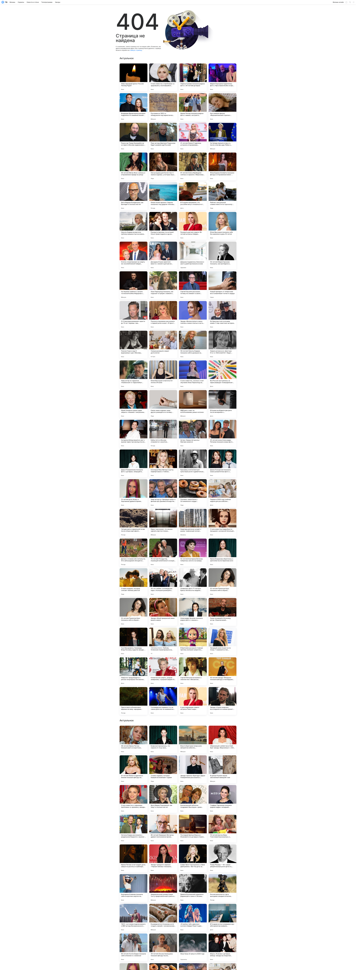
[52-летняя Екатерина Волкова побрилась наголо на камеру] (193, 552)
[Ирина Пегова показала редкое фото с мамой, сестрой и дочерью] (193, 107)
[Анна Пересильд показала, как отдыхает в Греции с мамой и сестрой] (163, 285)
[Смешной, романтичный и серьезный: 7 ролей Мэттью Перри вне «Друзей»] (193, 820)
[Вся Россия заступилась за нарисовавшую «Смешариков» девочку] (222, 374)
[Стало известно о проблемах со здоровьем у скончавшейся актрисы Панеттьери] (163, 77)
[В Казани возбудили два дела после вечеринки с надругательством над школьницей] (222, 404)
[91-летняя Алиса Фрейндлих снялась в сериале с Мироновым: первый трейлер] (193, 166)
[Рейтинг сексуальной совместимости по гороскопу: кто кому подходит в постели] (222, 196)
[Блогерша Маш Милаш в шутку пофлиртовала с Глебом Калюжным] (163, 463)
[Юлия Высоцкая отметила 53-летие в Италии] (163, 374)
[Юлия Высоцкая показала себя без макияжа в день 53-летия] (222, 226)
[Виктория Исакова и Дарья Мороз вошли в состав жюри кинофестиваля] (133, 760)
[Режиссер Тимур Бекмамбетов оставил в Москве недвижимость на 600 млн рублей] (133, 137)
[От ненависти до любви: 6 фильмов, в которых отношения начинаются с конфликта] (193, 849)
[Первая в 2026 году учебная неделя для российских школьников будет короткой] (222, 493)
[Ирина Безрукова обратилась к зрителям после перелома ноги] (222, 552)
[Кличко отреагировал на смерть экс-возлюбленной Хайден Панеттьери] (133, 255)
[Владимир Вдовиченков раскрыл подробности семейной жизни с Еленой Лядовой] (133, 107)
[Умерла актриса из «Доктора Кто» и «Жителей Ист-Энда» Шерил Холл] (222, 345)
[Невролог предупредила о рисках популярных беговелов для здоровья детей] (133, 671)
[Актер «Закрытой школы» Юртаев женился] (193, 434)
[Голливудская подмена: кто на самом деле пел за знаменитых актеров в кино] (163, 701)
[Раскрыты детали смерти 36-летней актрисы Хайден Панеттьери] (193, 226)
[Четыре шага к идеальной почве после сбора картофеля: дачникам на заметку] (133, 523)
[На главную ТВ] (5, 2)
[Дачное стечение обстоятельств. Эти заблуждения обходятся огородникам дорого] (133, 552)
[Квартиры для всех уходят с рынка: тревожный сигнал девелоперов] (193, 523)
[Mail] (2, 2)
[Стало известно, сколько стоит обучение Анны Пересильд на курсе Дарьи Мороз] (193, 374)
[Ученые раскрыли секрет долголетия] (163, 345)
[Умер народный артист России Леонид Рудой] (133, 77)
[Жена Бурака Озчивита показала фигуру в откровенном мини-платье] (222, 166)
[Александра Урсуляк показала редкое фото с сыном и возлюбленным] (193, 612)
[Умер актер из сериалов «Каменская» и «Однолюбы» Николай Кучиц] (133, 374)
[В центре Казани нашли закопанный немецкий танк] (222, 947)
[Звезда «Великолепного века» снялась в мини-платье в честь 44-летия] (193, 315)
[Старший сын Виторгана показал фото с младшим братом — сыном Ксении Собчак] (222, 760)
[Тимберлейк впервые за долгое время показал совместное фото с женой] (193, 790)
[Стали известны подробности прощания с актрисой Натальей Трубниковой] (222, 523)
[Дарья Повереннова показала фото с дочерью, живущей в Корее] (133, 463)
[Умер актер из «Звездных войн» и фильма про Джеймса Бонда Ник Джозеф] (163, 493)
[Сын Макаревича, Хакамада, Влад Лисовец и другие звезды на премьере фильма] (133, 642)
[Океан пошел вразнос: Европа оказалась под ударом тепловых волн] (163, 196)
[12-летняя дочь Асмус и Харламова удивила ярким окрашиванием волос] (133, 493)
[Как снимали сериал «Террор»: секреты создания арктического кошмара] (193, 879)
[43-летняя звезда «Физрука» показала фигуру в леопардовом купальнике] (222, 671)
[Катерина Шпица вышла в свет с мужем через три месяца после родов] (133, 434)
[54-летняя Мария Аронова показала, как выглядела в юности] (222, 255)
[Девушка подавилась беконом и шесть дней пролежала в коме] (193, 255)
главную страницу (136, 50)
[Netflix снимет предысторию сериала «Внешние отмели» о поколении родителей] (193, 731)
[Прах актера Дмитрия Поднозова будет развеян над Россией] (163, 137)
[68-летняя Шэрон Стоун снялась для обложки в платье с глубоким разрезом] (193, 760)
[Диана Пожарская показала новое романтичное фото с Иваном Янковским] (222, 463)
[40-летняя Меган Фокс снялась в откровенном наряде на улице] (133, 166)
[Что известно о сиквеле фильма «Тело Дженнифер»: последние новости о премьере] (133, 849)
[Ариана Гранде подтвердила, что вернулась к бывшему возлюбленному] (163, 760)
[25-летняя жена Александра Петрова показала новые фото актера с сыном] (222, 434)
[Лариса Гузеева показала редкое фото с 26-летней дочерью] (193, 77)
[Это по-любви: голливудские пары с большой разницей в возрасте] (163, 582)
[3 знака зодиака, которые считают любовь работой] (133, 582)
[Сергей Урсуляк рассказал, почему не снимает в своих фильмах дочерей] (193, 285)
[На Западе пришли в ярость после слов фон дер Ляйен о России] (222, 137)
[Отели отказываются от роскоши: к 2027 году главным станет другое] (222, 879)
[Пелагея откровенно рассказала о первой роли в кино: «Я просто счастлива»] (163, 315)
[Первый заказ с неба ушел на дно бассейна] (163, 790)
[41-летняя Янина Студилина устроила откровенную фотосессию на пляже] (193, 137)
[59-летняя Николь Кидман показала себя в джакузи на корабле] (193, 345)
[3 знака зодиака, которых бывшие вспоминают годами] (163, 947)
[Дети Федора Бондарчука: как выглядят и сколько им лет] (133, 196)
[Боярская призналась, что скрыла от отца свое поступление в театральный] (163, 918)
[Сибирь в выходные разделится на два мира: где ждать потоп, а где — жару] (222, 731)
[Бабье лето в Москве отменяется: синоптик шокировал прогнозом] (163, 434)
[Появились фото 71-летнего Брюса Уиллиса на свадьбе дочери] (193, 582)
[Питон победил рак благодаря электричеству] (133, 820)
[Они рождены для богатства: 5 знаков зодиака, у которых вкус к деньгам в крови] (163, 166)
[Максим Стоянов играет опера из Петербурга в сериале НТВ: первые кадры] (163, 820)
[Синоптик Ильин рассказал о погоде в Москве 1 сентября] (222, 849)
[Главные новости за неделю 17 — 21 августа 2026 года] (222, 820)
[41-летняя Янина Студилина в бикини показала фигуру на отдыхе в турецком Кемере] (133, 947)
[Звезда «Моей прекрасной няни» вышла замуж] (163, 612)
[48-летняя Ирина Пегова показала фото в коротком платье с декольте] (133, 918)
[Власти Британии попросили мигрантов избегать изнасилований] (193, 918)
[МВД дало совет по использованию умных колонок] (193, 404)
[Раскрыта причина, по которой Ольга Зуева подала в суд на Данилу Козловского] (163, 226)
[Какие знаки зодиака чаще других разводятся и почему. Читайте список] (163, 404)
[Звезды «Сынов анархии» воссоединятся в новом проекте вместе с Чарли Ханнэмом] (222, 701)
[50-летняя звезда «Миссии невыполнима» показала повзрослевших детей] (163, 849)
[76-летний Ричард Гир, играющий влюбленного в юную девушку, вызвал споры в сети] (163, 552)
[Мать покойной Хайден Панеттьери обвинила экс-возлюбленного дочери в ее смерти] (133, 790)
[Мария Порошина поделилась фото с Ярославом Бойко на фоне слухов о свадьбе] (222, 77)
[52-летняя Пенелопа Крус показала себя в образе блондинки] (222, 582)
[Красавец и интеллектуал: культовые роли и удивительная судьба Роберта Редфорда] (193, 463)
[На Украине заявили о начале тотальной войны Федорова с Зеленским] (133, 285)
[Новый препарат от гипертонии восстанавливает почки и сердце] (222, 285)
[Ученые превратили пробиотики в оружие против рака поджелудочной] (133, 879)
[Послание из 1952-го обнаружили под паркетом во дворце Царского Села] (163, 107)
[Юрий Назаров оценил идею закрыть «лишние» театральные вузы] (133, 404)
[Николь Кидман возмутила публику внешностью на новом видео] (133, 226)
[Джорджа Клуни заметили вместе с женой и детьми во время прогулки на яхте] (163, 255)
